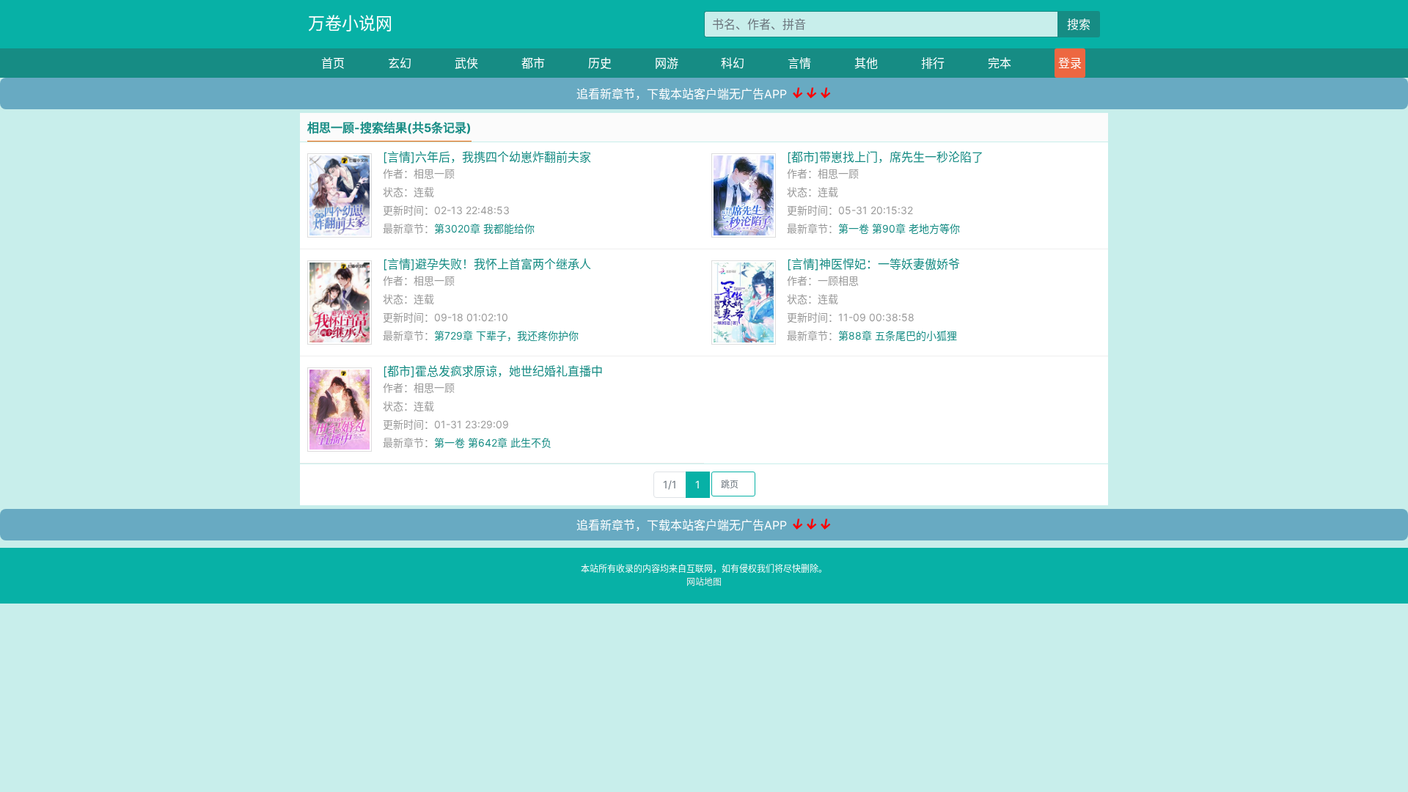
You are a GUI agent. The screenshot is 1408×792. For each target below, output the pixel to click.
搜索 (1078, 24)
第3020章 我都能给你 (484, 228)
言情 (799, 63)
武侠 (466, 63)
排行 (933, 63)
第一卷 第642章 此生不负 (492, 442)
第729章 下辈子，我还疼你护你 (506, 335)
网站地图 (704, 581)
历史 (600, 63)
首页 (333, 63)
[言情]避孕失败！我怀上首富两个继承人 (487, 264)
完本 (999, 63)
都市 (533, 63)
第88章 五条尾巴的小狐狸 (897, 335)
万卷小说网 (350, 23)
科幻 (732, 63)
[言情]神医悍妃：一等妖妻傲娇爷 (873, 264)
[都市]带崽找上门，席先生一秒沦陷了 (885, 157)
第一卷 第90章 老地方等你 (899, 228)
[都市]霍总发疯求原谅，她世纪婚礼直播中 (493, 371)
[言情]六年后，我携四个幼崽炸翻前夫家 (487, 157)
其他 (866, 63)
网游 (666, 63)
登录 (1070, 63)
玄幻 (399, 63)
